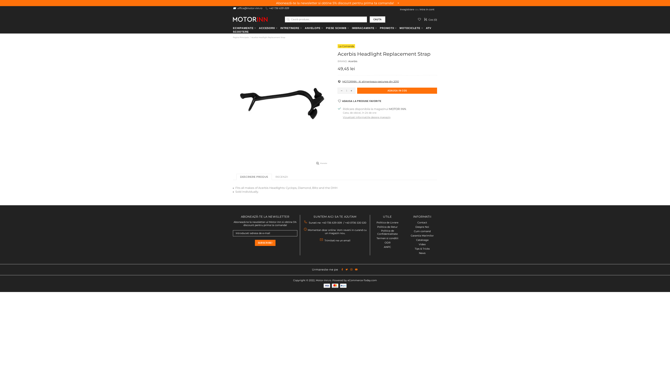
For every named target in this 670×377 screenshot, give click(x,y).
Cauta (377, 19)
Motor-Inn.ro (323, 280)
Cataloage (422, 240)
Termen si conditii (387, 238)
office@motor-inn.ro (249, 8)
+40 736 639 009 (279, 8)
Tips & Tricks (422, 248)
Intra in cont (427, 9)
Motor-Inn (250, 19)
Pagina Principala (241, 37)
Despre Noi (422, 226)
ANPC (387, 247)
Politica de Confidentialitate (387, 232)
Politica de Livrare (387, 222)
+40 (355, 222)
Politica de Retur (387, 226)
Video (422, 244)
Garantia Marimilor (422, 235)
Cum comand (422, 231)
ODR (387, 242)
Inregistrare (407, 9)
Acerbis (352, 61)
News (422, 253)
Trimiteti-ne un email (337, 240)
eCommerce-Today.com (362, 280)
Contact (422, 222)
